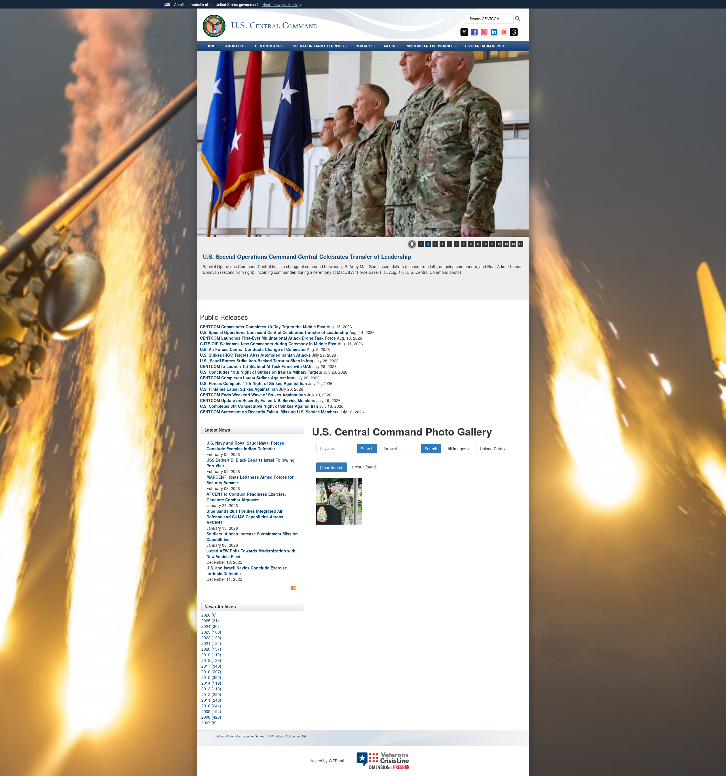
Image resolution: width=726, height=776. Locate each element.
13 (506, 244)
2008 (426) (211, 717)
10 (485, 244)
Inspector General (253, 736)
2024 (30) (210, 626)
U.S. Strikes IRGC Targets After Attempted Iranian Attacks (255, 355)
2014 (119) (211, 683)
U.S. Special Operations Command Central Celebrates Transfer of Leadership (274, 332)
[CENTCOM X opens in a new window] (464, 31)
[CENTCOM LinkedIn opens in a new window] (494, 31)
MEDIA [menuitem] (389, 46)
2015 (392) (211, 677)
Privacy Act (282, 736)
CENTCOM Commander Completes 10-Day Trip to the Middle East (263, 326)
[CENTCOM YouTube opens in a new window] (503, 31)
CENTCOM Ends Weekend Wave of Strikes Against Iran (253, 395)
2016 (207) (211, 671)
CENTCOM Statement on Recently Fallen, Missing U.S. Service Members (269, 412)
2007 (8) (209, 722)
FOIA (270, 736)
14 (513, 244)
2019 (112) (211, 654)
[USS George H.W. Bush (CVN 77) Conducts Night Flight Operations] (363, 144)
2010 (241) (211, 705)
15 (520, 244)
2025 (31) (210, 620)
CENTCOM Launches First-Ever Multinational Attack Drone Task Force (268, 338)
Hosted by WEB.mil (326, 761)
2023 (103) (211, 632)
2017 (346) (211, 666)
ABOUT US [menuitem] (234, 46)
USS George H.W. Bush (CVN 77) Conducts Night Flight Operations (293, 256)
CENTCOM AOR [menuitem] (268, 46)
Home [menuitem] (211, 46)
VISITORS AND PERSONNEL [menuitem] (430, 46)
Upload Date (491, 448)
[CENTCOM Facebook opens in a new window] (474, 31)
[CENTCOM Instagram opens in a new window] (484, 31)
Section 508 (299, 736)
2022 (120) (211, 637)
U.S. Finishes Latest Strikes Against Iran (239, 389)
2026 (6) (209, 615)
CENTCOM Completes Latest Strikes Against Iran (247, 377)
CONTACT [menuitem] (364, 46)
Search (367, 448)
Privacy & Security (228, 736)
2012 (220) (211, 694)
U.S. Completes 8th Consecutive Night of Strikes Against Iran (259, 406)
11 (492, 244)
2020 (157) (211, 649)
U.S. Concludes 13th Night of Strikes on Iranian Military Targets (261, 372)
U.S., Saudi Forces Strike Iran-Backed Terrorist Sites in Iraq (256, 360)
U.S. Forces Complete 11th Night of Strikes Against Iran (253, 383)
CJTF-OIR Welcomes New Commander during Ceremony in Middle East (268, 343)
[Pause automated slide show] (412, 244)
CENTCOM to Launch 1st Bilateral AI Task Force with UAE (255, 366)
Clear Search (331, 467)
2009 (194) (211, 711)
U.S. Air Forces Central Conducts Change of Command (253, 349)
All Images (457, 448)
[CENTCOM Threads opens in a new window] (513, 31)
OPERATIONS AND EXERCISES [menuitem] (318, 46)
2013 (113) (211, 688)
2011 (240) (211, 700)
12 (499, 244)
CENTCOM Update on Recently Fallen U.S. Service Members (257, 400)
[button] (282, 5)
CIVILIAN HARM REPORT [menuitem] (485, 46)
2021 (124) (211, 643)
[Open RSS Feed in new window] (293, 587)
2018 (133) (211, 660)
